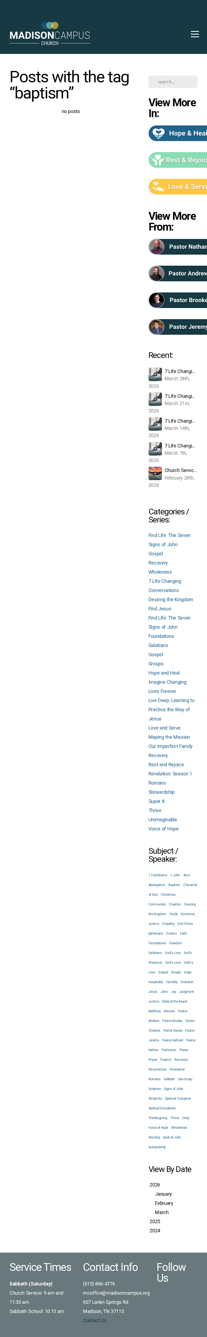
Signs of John (173, 1089)
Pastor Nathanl (172, 1040)
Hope (187, 972)
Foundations (161, 636)
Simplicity (155, 1098)
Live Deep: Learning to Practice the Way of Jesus (172, 709)
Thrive (155, 810)
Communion (157, 904)
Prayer (153, 1060)
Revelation (177, 1069)
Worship (154, 1137)
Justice (154, 1001)
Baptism (174, 885)
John (164, 992)
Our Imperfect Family (171, 746)
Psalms (165, 1060)
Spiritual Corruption (178, 1098)
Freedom (175, 943)
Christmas (168, 895)
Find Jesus (160, 608)
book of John (172, 1137)
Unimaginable (163, 819)
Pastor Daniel (172, 1030)
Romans (157, 783)
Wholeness (160, 572)
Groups (156, 663)
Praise (184, 1050)
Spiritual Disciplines (162, 1108)
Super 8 (157, 801)
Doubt (174, 914)
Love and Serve (165, 728)
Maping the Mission (169, 737)
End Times (185, 924)
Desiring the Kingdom (171, 599)
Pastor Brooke (172, 1021)
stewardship (157, 1147)
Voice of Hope (164, 829)
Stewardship (162, 792)
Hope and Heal (164, 673)
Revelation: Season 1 (170, 774)
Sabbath (169, 1079)
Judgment (186, 992)
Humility (172, 982)
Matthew (155, 1011)
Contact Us (95, 1320)
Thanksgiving (158, 1118)
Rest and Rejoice (166, 764)
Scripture (155, 1089)
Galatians (158, 645)
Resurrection (158, 1069)
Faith (183, 933)
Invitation (187, 982)
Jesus (153, 992)
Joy (173, 992)
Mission (169, 1011)
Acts (186, 875)
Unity (185, 1118)
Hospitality (156, 982)
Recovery (158, 563)
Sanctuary (185, 1079)
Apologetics (157, 885)
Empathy (168, 924)
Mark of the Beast (174, 1001)
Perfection (169, 1050)
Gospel (156, 553)
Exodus (171, 933)
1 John (175, 875)
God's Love (173, 953)
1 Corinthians (158, 875)
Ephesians (156, 933)
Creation (175, 904)
